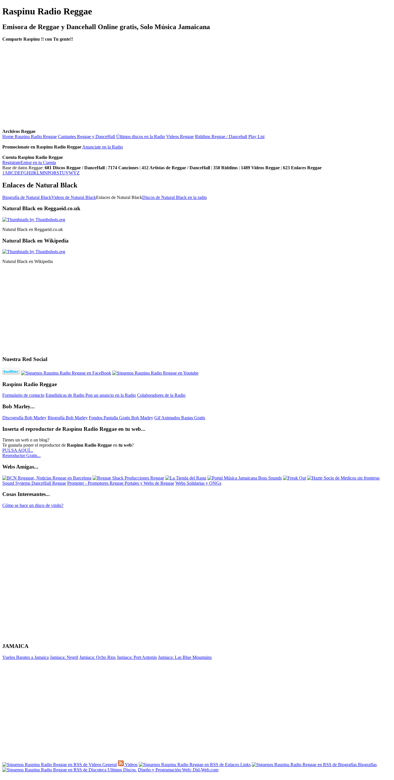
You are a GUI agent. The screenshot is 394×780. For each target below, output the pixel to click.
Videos (131, 764)
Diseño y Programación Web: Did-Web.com (178, 769)
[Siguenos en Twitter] (11, 373)
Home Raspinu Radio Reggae (29, 136)
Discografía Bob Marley (24, 417)
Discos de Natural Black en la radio (174, 197)
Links (245, 764)
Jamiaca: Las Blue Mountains (185, 657)
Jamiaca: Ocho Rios (97, 657)
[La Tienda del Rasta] (185, 477)
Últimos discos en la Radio (140, 136)
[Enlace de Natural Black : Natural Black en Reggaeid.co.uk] (33, 219)
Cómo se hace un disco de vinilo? (32, 505)
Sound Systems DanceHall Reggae (34, 483)
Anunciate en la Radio (102, 146)
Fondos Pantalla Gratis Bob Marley (121, 417)
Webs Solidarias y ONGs (198, 483)
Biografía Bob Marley (68, 417)
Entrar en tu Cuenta (38, 162)
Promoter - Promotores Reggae (96, 483)
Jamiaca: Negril (64, 657)
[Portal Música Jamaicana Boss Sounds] (244, 477)
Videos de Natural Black (73, 197)
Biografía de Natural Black (26, 197)
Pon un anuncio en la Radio (110, 395)
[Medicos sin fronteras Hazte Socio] (343, 477)
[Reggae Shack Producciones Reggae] (128, 477)
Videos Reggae (180, 136)
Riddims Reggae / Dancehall (221, 136)
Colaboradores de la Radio (161, 395)
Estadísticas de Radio (65, 395)
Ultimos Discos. (121, 769)
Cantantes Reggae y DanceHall (86, 136)
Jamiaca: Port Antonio (137, 657)
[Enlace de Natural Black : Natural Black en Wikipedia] (33, 251)
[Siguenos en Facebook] (66, 373)
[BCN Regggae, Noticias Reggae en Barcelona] (46, 477)
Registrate (11, 162)
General (109, 764)
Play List (256, 136)
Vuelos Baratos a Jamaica (25, 657)
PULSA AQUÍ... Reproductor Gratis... (21, 453)
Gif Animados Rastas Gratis (179, 417)
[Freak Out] (294, 477)
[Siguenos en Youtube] (155, 373)
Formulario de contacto (23, 395)
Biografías (367, 764)
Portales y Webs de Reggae (149, 483)
